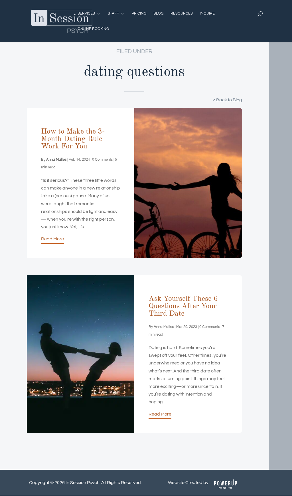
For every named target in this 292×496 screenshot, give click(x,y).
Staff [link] (113, 13)
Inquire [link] (207, 13)
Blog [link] (158, 13)
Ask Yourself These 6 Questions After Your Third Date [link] (183, 306)
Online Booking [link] (93, 29)
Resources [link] (182, 13)
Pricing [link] (139, 13)
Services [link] (86, 13)
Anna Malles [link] (56, 160)
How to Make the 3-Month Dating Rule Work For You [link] (73, 139)
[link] (61, 21)
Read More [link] (52, 239)
